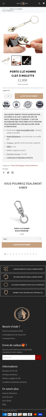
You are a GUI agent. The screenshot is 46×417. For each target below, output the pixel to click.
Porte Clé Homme (31, 165)
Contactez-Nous (8, 338)
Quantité (6, 91)
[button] (5, 254)
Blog (4, 404)
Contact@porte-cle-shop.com (14, 334)
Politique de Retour (10, 374)
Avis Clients (6, 400)
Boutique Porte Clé (9, 371)
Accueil (5, 9)
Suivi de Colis (7, 397)
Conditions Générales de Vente (14, 382)
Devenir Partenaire (9, 393)
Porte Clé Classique (17, 165)
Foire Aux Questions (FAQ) (12, 331)
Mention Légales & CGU (11, 378)
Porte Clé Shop (12, 411)
